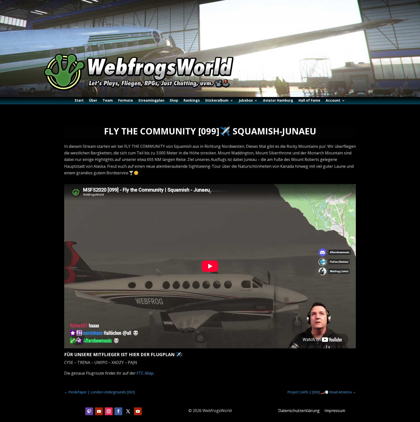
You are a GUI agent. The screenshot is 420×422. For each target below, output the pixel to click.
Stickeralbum (216, 101)
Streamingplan (151, 101)
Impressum (334, 410)
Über (93, 101)
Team (108, 101)
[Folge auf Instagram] (109, 411)
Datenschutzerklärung (299, 410)
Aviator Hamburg (278, 101)
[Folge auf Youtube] (99, 411)
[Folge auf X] (128, 411)
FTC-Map (145, 373)
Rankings (192, 101)
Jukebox (246, 101)
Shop (174, 101)
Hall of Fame (309, 101)
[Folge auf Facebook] (118, 411)
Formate (125, 101)
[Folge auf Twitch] (89, 411)
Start (79, 101)
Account (333, 101)
